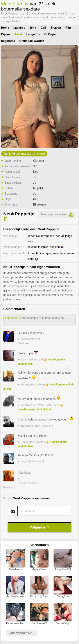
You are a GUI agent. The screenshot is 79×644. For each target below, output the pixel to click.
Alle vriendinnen (21, 633)
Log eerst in (12, 317)
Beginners (8, 41)
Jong (32, 27)
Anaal (18, 34)
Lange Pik (33, 34)
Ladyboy (19, 27)
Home (5, 27)
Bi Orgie (50, 34)
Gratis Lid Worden (31, 41)
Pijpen (5, 34)
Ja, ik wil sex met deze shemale (24, 153)
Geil (43, 27)
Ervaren (55, 27)
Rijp (68, 27)
